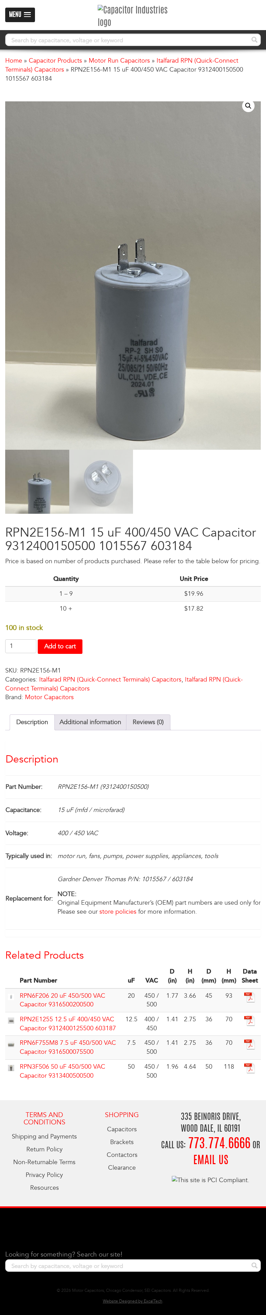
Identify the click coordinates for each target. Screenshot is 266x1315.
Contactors (122, 1155)
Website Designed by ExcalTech (132, 1301)
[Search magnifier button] (254, 40)
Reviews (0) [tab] (148, 722)
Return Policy (44, 1149)
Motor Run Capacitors (119, 61)
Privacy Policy (44, 1175)
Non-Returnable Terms (44, 1162)
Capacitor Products (55, 61)
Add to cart (60, 646)
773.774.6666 (219, 1144)
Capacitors (122, 1129)
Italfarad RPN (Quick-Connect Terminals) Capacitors (110, 680)
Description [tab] (32, 722)
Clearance (122, 1168)
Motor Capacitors (49, 697)
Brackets (122, 1142)
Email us (210, 1161)
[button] (248, 106)
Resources (44, 1188)
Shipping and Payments (44, 1137)
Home (13, 61)
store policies (117, 912)
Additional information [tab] (90, 722)
